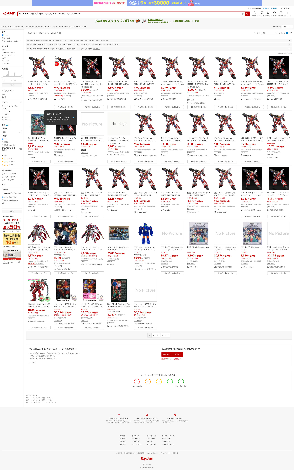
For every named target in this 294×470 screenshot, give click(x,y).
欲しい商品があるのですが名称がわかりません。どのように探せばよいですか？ (55, 353)
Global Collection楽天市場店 (38, 99)
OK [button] (73, 118)
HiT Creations (247, 155)
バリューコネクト (248, 267)
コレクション (37, 402)
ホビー (28, 398)
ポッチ (165, 155)
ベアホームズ (87, 212)
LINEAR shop (273, 158)
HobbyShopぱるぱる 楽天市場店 (146, 155)
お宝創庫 (32, 158)
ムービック (5, 117)
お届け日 (4, 136)
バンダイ (4, 109)
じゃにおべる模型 (221, 155)
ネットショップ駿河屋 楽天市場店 (146, 269)
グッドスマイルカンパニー (10, 106)
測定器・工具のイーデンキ (64, 210)
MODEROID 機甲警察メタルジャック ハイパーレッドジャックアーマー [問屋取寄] (252, 84)
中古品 (4, 97)
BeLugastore (114, 210)
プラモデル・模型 (39, 398)
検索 (12, 85)
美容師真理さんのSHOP (37, 321)
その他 (49, 400)
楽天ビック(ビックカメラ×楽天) (199, 155)
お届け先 (4, 128)
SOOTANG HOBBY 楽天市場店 (92, 264)
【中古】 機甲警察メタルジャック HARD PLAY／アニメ (65, 249)
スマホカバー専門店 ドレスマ (252, 210)
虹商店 (112, 264)
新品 (3, 94)
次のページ (165, 335)
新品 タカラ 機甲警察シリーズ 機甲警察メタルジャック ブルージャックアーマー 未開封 (118, 249)
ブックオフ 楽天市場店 (63, 269)
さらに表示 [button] (5, 63)
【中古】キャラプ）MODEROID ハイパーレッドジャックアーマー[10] (39, 140)
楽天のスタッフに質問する (172, 354)
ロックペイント (6, 120)
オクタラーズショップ (90, 156)
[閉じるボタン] (289, 40)
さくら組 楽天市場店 (169, 99)
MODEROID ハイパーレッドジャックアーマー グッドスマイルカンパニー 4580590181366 (39, 195)
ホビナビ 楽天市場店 (275, 99)
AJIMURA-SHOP (141, 212)
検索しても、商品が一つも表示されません (43, 358)
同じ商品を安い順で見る (65, 107)
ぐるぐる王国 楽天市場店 (197, 103)
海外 (8, 125)
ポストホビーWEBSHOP (117, 155)
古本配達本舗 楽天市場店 (170, 267)
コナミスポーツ (6, 111)
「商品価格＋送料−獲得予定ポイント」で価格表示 (40, 33)
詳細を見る (96, 49)
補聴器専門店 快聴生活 (276, 210)
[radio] (2, 35)
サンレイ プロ (60, 99)
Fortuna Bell (166, 210)
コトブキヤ (5, 114)
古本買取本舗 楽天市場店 (277, 267)
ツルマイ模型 (60, 155)
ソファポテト (193, 267)
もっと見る (32, 362)
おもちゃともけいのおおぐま (252, 99)
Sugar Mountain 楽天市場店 (144, 99)
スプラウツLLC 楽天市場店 (118, 99)
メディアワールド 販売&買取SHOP (40, 267)
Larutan (218, 99)
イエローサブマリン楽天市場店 (92, 100)
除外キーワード (6, 203)
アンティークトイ (50, 402)
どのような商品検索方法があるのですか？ (43, 356)
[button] (286, 9)
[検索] (247, 14)
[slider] (2, 77)
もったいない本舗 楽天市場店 (65, 323)
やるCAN (32, 210)
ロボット (50, 398)
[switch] (20, 149)
